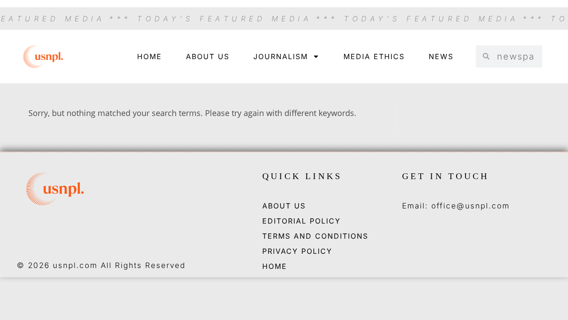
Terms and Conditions (315, 236)
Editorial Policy (301, 220)
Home (149, 56)
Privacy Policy (297, 251)
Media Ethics (374, 56)
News (441, 56)
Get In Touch (445, 176)
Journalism (280, 56)
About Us (207, 56)
